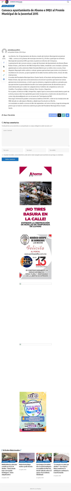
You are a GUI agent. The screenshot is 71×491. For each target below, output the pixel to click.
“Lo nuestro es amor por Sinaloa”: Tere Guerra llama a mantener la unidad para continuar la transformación (61, 468)
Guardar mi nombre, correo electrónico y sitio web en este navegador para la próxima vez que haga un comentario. (33, 155)
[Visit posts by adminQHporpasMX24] (4, 51)
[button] (3, 2)
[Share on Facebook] (4, 62)
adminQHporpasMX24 (14, 50)
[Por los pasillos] (14, 2)
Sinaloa (12, 461)
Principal (10, 6)
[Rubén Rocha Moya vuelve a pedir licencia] (27, 457)
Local (4, 6)
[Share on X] (4, 67)
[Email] (4, 71)
